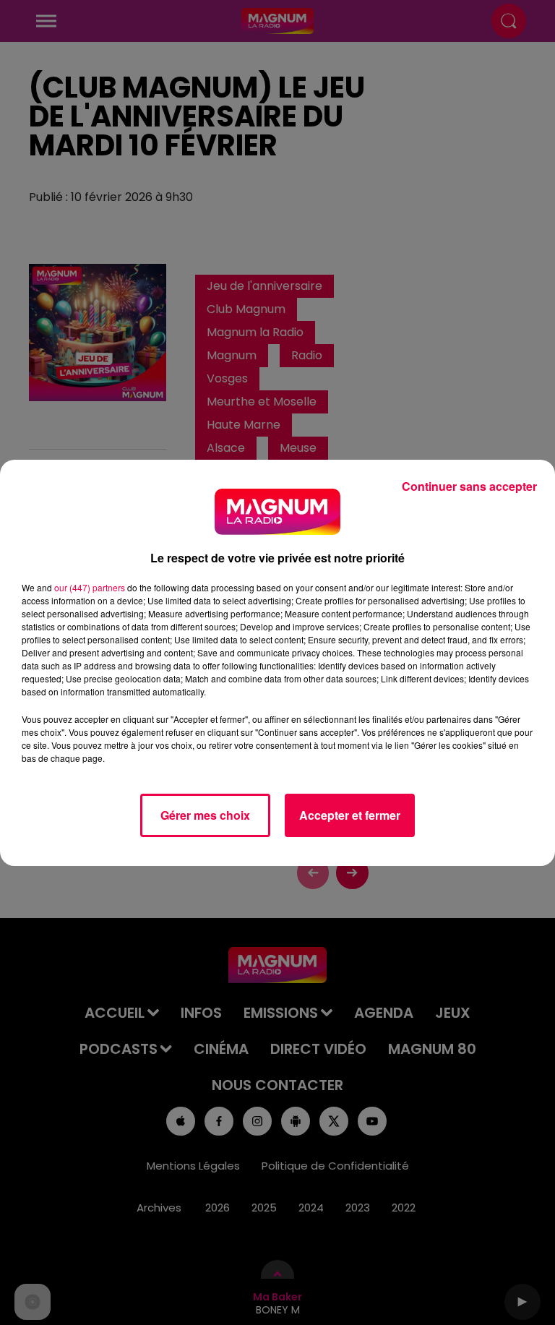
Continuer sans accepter (469, 486)
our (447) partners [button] (89, 587)
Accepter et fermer (349, 815)
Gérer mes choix (205, 815)
